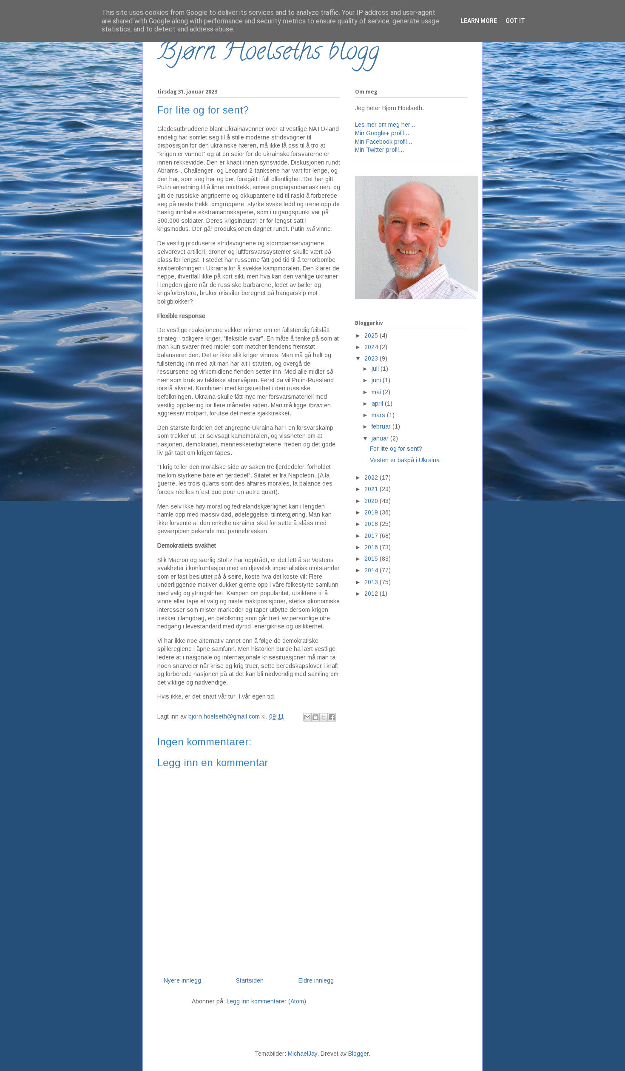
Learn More (478, 20)
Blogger (358, 1053)
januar (381, 438)
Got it (515, 20)
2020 (372, 500)
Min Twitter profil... (379, 149)
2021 (372, 489)
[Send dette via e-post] (307, 717)
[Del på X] (323, 717)
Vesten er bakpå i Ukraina (405, 460)
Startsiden (250, 980)
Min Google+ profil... (382, 133)
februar (382, 426)
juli (376, 368)
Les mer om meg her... (385, 124)
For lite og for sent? (396, 448)
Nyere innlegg (182, 980)
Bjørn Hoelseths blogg (268, 54)
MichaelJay (302, 1053)
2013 (372, 582)
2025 (372, 335)
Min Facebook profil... (383, 141)
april (378, 403)
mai (377, 392)
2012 (372, 593)
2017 (372, 535)
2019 (372, 512)
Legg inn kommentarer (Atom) (266, 1001)
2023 (372, 358)
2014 (372, 570)
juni (377, 380)
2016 (372, 547)
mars (379, 415)
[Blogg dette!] (315, 717)
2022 (372, 477)
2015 (372, 558)
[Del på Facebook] (331, 717)
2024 (372, 347)
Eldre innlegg (316, 980)
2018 (372, 523)
